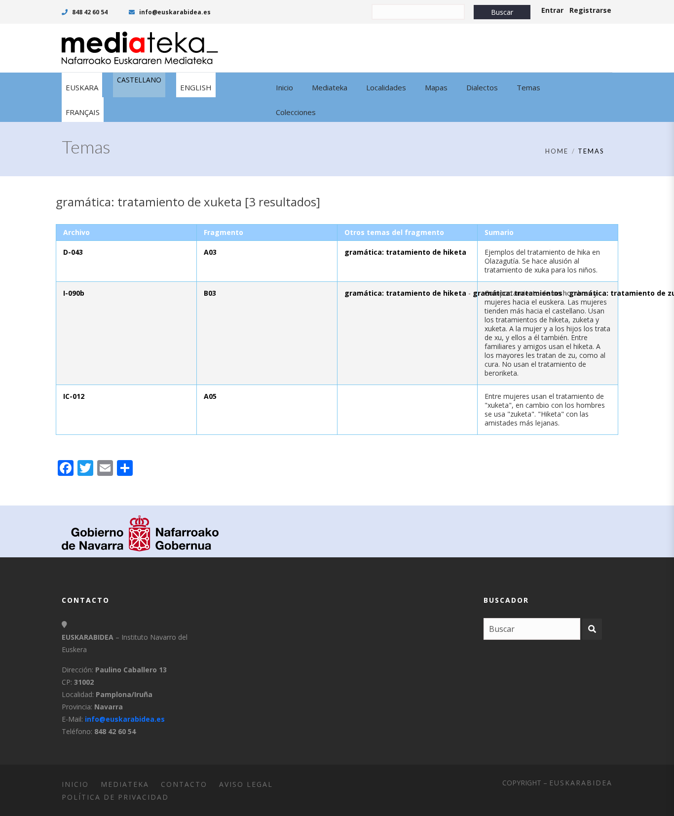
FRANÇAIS (83, 112)
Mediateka (125, 784)
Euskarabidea (580, 782)
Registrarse (590, 10)
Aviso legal (246, 784)
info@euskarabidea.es (174, 12)
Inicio (75, 784)
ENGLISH (196, 87)
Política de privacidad (115, 797)
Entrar (552, 10)
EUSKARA (82, 87)
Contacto (184, 784)
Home (556, 151)
